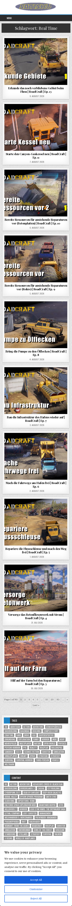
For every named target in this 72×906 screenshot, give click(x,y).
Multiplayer (25, 743)
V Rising (8, 838)
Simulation (58, 751)
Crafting (9, 735)
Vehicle (55, 760)
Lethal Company (12, 813)
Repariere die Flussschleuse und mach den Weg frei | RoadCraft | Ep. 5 (35, 550)
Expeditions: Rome (26, 801)
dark (18, 735)
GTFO (61, 805)
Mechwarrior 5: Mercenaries (18, 817)
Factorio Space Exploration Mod (20, 805)
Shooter (46, 751)
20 (52, 699)
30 (57, 699)
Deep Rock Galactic (52, 792)
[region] (36, 876)
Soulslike (59, 830)
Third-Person (42, 760)
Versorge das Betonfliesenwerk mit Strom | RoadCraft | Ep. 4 (36, 616)
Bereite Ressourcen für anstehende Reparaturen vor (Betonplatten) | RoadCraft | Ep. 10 (36, 221)
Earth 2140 (51, 796)
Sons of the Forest (43, 830)
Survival (9, 760)
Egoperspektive (46, 735)
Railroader (34, 821)
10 (46, 699)
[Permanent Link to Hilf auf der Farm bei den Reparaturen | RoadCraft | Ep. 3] (35, 653)
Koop (62, 739)
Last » (36, 705)
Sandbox (9, 751)
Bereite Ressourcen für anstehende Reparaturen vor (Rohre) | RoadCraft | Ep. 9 (36, 287)
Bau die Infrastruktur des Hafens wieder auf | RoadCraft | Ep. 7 (36, 418)
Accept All (36, 879)
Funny (36, 739)
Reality (33, 747)
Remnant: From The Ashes (17, 825)
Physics (62, 743)
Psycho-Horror (12, 747)
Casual (41, 788)
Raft (24, 821)
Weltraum (9, 764)
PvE (25, 747)
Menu (9, 18)
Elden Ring (10, 801)
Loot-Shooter (30, 813)
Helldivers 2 (11, 809)
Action (26, 727)
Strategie (43, 756)
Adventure (38, 727)
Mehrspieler (10, 743)
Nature (37, 743)
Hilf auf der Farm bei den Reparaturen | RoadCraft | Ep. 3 (35, 682)
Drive (26, 735)
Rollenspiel (56, 747)
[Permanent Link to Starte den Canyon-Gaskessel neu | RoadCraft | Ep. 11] (35, 127)
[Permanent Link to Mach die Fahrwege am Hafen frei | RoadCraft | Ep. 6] (35, 456)
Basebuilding (11, 731)
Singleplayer (11, 756)
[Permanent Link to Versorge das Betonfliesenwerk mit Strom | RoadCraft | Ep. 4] (35, 588)
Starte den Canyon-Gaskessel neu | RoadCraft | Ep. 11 (36, 155)
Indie (54, 739)
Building (37, 731)
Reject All (36, 898)
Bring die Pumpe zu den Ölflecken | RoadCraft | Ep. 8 (35, 353)
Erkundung (10, 739)
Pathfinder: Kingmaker (46, 817)
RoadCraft (37, 825)
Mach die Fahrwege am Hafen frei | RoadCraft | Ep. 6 (36, 484)
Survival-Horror (24, 760)
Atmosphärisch (53, 727)
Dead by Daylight (31, 792)
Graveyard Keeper (47, 805)
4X (6, 784)
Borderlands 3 (27, 788)
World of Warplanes (25, 838)
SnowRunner (24, 830)
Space (32, 756)
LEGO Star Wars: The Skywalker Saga (47, 809)
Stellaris (23, 834)
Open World (49, 743)
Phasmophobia (12, 821)
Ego (34, 735)
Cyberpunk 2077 (12, 792)
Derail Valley (11, 796)
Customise (36, 889)
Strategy (55, 756)
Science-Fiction (31, 751)
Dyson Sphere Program (31, 796)
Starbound (10, 834)
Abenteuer (15, 727)
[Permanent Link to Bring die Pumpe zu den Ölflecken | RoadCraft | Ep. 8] (35, 324)
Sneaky (23, 756)
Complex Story (51, 731)
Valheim (58, 834)
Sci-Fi (18, 751)
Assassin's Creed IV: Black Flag (48, 784)
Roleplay (44, 747)
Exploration (24, 739)
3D (6, 727)
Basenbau (24, 731)
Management (46, 813)
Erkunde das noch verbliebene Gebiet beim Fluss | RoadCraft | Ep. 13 (36, 89)
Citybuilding (54, 788)
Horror (45, 739)
